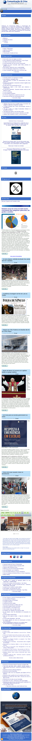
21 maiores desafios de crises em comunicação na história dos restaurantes (16, 620)
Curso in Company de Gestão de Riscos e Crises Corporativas (16, 573)
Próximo (9, 514)
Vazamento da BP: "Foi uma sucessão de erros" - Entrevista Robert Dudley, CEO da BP (16, 585)
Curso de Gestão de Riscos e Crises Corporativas (14, 571)
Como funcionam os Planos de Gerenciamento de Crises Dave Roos (16, 81)
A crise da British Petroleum (9, 93)
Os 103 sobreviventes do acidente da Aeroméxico (14, 623)
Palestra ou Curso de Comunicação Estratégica (13, 568)
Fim (13, 514)
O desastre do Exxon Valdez (9, 603)
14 (2, 514)
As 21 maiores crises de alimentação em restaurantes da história (16, 612)
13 (27, 512)
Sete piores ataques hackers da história (11, 606)
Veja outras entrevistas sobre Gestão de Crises (17, 686)
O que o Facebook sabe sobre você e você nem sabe (14, 70)
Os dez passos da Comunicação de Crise (12, 85)
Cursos (6, 42)
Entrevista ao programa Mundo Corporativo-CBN (13, 565)
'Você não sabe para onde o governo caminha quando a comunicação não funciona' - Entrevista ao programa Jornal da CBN (16, 667)
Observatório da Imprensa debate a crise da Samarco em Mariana (16, 645)
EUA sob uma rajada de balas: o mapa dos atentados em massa (16, 616)
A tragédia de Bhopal (7, 601)
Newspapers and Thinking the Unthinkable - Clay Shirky (15, 589)
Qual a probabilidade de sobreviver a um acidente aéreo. (15, 622)
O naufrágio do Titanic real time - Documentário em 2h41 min (16, 649)
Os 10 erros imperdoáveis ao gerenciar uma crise (13, 94)
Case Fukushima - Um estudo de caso (11, 607)
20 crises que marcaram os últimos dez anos (13, 604)
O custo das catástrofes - (9, 89)
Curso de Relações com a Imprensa (11, 570)
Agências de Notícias (8, 50)
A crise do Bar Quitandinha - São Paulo (11, 618)
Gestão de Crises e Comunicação (16, 120)
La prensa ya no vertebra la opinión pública (12, 587)
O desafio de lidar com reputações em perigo (13, 77)
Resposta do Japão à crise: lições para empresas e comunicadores (16, 87)
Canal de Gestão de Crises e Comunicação (12, 564)
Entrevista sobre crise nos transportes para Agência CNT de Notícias (16, 673)
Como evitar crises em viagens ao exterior (12, 59)
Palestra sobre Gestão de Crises (10, 567)
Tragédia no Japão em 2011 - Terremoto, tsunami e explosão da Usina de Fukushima (16, 655)
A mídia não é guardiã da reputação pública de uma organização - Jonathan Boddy (16, 581)
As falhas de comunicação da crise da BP (12, 61)
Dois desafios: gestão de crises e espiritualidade (13, 67)
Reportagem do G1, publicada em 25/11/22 (12, 456)
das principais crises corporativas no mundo (14, 232)
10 (19, 512)
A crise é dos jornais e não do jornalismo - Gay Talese (15, 583)
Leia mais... (4, 253)
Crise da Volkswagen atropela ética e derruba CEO (14, 68)
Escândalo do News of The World (10, 600)
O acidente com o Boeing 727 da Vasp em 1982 (13, 610)
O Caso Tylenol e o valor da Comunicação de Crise (14, 597)
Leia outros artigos (17, 97)
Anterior (7, 512)
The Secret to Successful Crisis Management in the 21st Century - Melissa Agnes (16, 647)
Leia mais (17, 71)
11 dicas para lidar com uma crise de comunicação (14, 63)
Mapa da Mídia (6, 51)
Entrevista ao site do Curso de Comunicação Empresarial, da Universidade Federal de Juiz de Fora (16, 683)
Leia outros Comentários (16, 256)
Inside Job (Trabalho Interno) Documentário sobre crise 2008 (16, 635)
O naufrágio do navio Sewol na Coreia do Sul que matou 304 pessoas (16, 637)
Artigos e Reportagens (8, 48)
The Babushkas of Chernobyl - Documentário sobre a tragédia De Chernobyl (16, 642)
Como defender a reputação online (10, 79)
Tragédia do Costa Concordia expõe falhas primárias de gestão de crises (16, 65)
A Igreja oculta (6, 631)
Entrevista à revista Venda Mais (10, 671)
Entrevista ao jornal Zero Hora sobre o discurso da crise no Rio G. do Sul (16, 677)
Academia (5, 41)
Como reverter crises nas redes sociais (11, 609)
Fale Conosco (13, 734)
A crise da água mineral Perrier (10, 614)
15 (4, 514)
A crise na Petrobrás (7, 92)
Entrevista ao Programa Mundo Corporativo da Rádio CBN (15, 664)
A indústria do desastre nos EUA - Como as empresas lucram (16, 650)
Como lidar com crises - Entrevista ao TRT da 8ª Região (15, 680)
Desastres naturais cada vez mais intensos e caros (16, 90)
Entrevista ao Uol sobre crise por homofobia (12, 679)
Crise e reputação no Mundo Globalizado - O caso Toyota (15, 60)
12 (25, 512)
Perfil (21, 734)
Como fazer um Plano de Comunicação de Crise (13, 96)
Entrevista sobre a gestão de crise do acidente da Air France (16, 675)
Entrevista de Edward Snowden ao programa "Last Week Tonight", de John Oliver (16, 639)
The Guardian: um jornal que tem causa (11, 588)
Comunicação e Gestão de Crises (10, 53)
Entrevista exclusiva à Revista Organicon (12, 669)
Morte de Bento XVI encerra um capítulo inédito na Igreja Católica (14, 371)
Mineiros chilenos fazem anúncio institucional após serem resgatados (16, 653)
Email (15, 262)
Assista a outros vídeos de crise (16, 657)
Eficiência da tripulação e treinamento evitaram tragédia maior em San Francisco (16, 83)
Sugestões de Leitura (7, 39)
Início (3, 512)
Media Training (6, 574)
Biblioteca (5, 38)
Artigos (17, 734)
